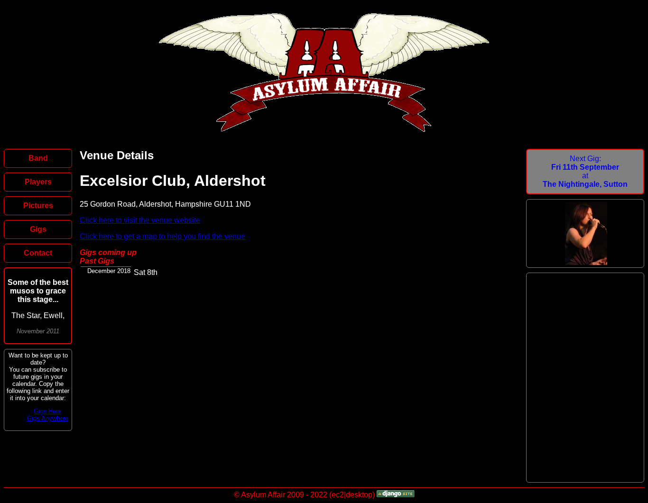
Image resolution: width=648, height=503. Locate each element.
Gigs (38, 229)
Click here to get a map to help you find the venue (162, 236)
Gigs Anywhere (47, 418)
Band (38, 158)
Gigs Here (47, 411)
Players (38, 182)
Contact (38, 253)
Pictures (38, 205)
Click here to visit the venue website (140, 220)
